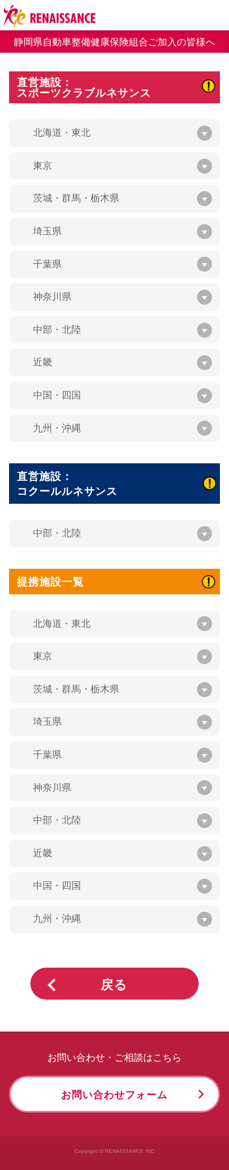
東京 (42, 165)
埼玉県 (47, 231)
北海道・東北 (62, 132)
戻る (114, 984)
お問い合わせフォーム (114, 1094)
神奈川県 (52, 296)
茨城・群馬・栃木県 (76, 198)
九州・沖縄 (57, 428)
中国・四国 (57, 395)
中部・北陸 (57, 329)
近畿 (42, 362)
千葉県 (47, 264)
